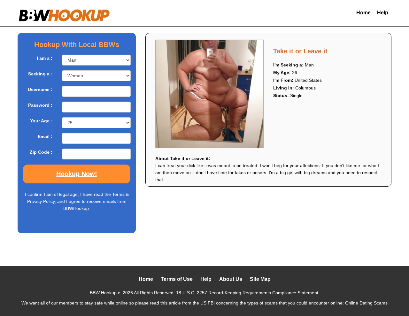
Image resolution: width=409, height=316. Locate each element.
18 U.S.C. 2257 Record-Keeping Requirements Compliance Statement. (248, 292)
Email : (45, 136)
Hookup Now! (76, 173)
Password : (40, 105)
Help (382, 12)
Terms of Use (177, 279)
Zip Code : (41, 152)
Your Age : (41, 120)
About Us (230, 279)
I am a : (44, 58)
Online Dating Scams (366, 302)
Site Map (260, 279)
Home (363, 12)
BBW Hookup (103, 292)
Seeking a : (40, 73)
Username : (40, 89)
